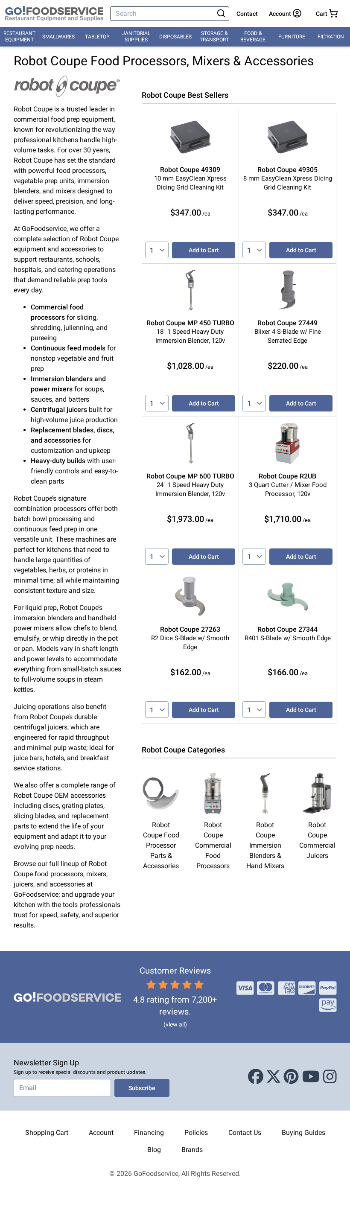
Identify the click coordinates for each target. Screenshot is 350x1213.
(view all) (175, 1024)
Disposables (175, 37)
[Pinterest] (291, 1076)
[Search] (221, 13)
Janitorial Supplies (136, 36)
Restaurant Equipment (19, 36)
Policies (196, 1132)
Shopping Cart (46, 1132)
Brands (192, 1150)
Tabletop (97, 37)
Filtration (331, 37)
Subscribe (141, 1088)
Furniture (291, 37)
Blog (154, 1150)
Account (101, 1132)
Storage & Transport (214, 36)
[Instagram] (330, 1076)
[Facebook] (255, 1076)
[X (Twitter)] (273, 1076)
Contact (247, 13)
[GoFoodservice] (54, 13)
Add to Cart (204, 250)
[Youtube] (311, 1076)
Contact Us (244, 1132)
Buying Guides (303, 1132)
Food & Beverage (252, 36)
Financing (149, 1132)
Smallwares (58, 37)
